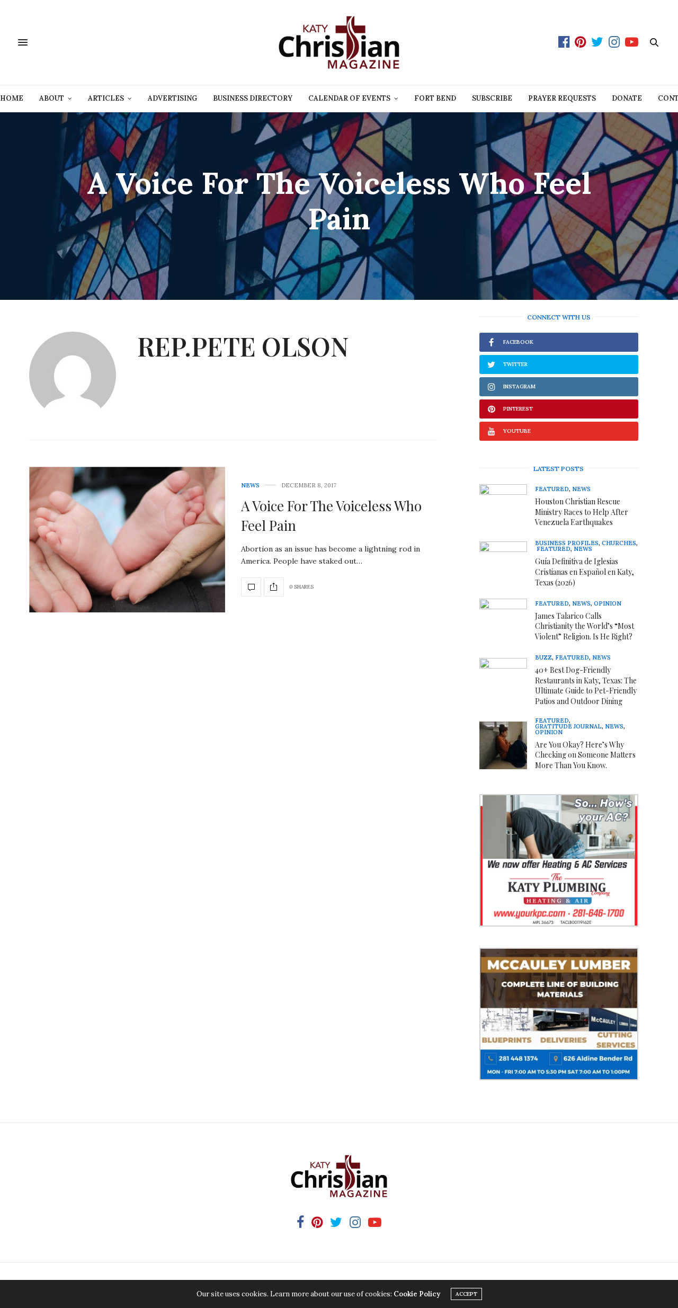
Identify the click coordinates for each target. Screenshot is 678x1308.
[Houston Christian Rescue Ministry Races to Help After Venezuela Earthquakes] (507, 508)
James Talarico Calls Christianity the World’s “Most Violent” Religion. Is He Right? (584, 626)
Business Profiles (567, 543)
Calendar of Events (349, 98)
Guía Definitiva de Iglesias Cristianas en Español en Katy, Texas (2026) (584, 571)
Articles (106, 98)
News (250, 485)
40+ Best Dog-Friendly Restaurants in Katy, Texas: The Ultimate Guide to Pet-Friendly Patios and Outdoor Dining (586, 685)
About (51, 98)
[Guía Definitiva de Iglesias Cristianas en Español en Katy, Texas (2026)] (507, 565)
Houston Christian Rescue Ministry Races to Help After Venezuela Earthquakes (581, 511)
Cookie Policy (417, 1293)
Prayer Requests (562, 98)
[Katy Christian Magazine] (339, 42)
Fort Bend (435, 98)
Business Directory (252, 98)
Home (11, 98)
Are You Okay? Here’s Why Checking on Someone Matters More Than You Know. (585, 755)
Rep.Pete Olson (243, 346)
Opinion (607, 604)
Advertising (172, 98)
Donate (627, 98)
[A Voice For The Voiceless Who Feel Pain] (127, 539)
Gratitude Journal (568, 726)
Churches (619, 543)
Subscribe (492, 98)
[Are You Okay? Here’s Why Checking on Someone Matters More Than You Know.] (507, 745)
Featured (552, 489)
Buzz (543, 658)
